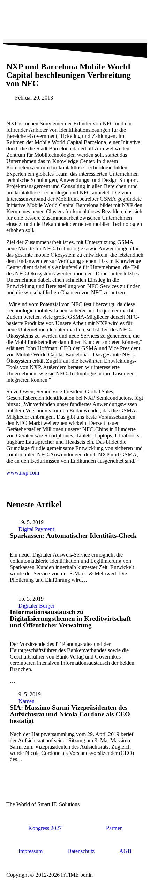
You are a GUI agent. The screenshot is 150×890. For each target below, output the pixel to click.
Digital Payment (36, 529)
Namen (26, 701)
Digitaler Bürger (36, 606)
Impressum (30, 851)
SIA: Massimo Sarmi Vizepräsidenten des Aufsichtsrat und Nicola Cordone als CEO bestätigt (70, 714)
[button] (75, 41)
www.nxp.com (22, 473)
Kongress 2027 (45, 828)
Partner (114, 828)
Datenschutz (81, 851)
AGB (125, 851)
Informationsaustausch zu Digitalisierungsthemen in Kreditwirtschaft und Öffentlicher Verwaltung (70, 618)
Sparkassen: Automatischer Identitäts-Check (73, 535)
